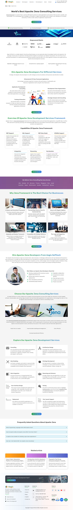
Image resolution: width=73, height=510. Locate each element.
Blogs (26, 494)
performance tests (49, 390)
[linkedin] (59, 490)
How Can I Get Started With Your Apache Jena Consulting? (20, 441)
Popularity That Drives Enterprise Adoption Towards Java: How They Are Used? (57, 461)
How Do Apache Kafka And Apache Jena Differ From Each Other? (21, 432)
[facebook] (53, 490)
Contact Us (27, 499)
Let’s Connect (11, 480)
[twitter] (56, 490)
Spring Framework (10, 14)
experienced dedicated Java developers (17, 320)
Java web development (19, 121)
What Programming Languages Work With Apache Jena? (19, 427)
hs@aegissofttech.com (40, 491)
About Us (27, 489)
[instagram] (64, 490)
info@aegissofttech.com (61, 2)
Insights (27, 496)
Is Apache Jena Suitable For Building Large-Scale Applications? (21, 436)
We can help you (36, 171)
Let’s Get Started (36, 21)
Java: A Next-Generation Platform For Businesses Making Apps (15, 461)
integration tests (63, 389)
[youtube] (61, 490)
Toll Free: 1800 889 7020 (41, 493)
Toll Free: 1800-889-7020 (62, 1)
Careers (26, 492)
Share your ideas (36, 112)
